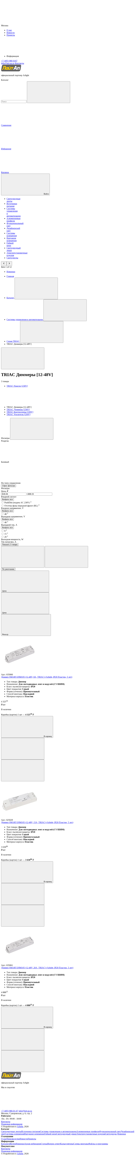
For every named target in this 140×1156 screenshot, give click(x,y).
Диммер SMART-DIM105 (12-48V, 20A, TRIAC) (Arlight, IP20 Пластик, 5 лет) (37, 968)
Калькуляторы (66, 1144)
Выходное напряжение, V (13, 516)
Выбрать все (7, 499)
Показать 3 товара (9, 545)
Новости (11, 32)
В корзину (47, 736)
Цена (4, 591)
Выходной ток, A (9, 525)
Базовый (5, 462)
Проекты (11, 35)
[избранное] (22, 770)
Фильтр (5, 634)
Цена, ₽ (4, 491)
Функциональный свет (110, 1131)
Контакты (19, 63)
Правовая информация (11, 1124)
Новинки (11, 271)
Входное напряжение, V (12, 508)
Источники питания (12, 204)
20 (6, 537)
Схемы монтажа (80, 1144)
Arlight (20, 1126)
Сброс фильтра (8, 486)
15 (6, 534)
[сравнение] (22, 749)
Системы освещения (12, 234)
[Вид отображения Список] (66, 557)
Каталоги (5, 1144)
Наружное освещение (12, 239)
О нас (9, 30)
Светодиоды (12, 258)
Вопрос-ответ (53, 1144)
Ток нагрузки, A (8, 542)
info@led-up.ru (25, 1111)
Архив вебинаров (32, 1144)
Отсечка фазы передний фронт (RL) (21, 506)
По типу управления (11, 483)
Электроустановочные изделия (90, 1134)
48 (6, 514)
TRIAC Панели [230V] (17, 386)
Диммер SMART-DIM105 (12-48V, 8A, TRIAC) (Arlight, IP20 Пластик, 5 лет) (36, 677)
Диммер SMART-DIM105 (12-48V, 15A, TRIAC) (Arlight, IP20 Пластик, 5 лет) (37, 822)
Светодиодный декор (66, 1134)
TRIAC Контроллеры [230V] (20, 412)
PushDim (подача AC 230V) (17, 502)
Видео (13, 1144)
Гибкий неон (10, 244)
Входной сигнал (8, 497)
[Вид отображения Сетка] (22, 557)
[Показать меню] (36, 288)
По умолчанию (8, 569)
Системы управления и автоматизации (58, 1131)
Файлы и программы (98, 1144)
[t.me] (21, 1108)
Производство (13, 1139)
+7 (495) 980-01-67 (9, 1111)
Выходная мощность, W (12, 539)
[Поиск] (48, 92)
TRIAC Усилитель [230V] (18, 414)
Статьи (44, 1144)
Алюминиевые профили (14, 219)
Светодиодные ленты (11, 1131)
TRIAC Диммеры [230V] (18, 409)
